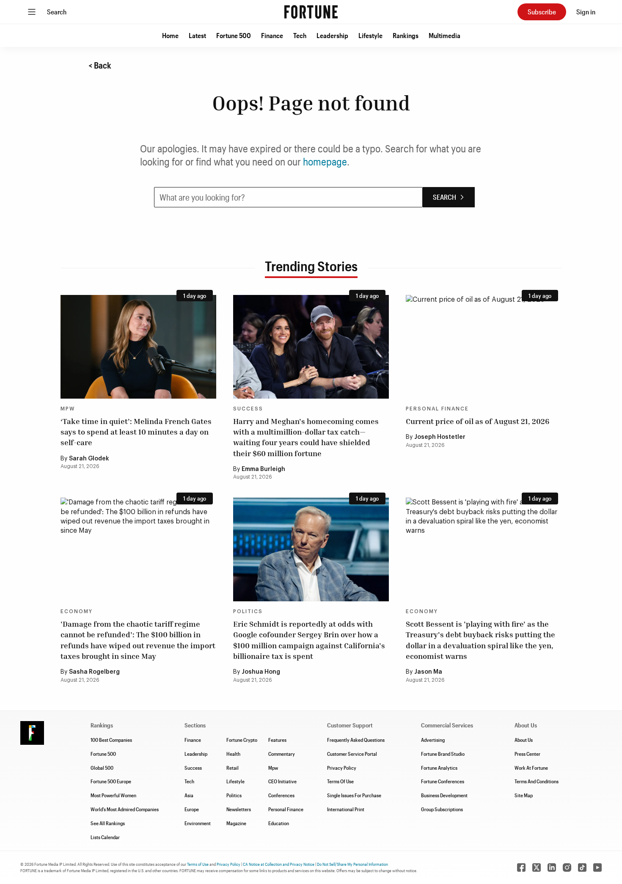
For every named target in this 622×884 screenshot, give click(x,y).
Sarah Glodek (89, 459)
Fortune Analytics (439, 768)
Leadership (332, 35)
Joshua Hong (261, 672)
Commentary (281, 754)
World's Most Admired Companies (125, 809)
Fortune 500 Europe (111, 781)
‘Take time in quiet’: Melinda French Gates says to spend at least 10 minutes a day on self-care (136, 431)
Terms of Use (198, 864)
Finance (272, 35)
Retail (232, 768)
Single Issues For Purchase (354, 795)
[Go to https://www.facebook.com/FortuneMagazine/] (521, 867)
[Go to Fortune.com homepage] (311, 12)
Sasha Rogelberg (94, 672)
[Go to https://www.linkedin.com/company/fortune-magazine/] (552, 867)
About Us (524, 740)
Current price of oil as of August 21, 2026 (477, 421)
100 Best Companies (111, 740)
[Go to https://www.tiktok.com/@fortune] (582, 867)
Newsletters (238, 809)
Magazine (236, 823)
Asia (188, 795)
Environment (197, 823)
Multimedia (444, 35)
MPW (68, 408)
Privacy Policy (341, 768)
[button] (170, 35)
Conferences (281, 795)
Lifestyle (370, 35)
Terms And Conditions (537, 781)
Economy (77, 611)
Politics (248, 611)
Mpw (273, 768)
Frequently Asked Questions (356, 740)
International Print (345, 809)
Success (248, 408)
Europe (191, 809)
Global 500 (102, 768)
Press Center (527, 754)
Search (56, 12)
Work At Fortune (531, 768)
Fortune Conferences (442, 781)
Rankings (405, 35)
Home (170, 35)
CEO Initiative (282, 781)
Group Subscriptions (442, 809)
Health (233, 754)
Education (278, 823)
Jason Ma (428, 672)
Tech (299, 35)
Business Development (444, 795)
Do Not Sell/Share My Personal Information (352, 864)
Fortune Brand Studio (443, 754)
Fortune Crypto (241, 740)
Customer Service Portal (352, 754)
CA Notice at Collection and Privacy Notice (278, 864)
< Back (99, 65)
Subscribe (542, 12)
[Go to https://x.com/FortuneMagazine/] (536, 867)
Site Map (524, 795)
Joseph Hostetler (439, 437)
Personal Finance (437, 408)
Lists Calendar (105, 837)
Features (277, 740)
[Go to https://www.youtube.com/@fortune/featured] (597, 867)
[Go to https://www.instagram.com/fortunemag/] (567, 867)
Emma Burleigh (263, 469)
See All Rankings (108, 823)
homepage (325, 161)
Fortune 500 (233, 35)
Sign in (585, 12)
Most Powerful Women (113, 795)
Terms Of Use (340, 781)
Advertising (433, 740)
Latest (197, 35)
